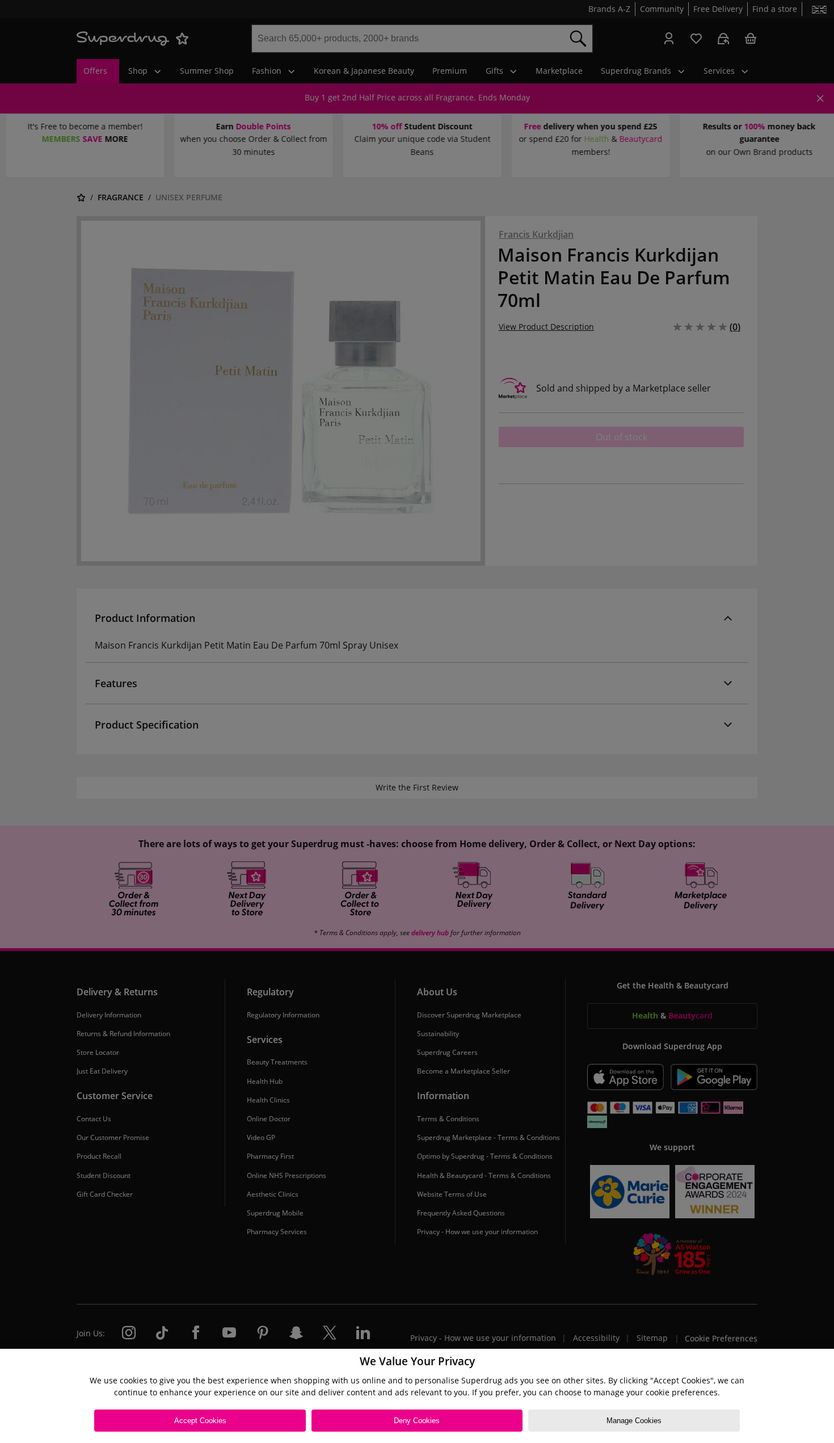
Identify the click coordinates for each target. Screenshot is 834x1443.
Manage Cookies (634, 1420)
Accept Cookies (200, 1420)
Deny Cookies (417, 1420)
